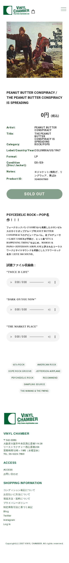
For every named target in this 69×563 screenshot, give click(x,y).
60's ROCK (18, 364)
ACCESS (8, 469)
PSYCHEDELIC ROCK (22, 377)
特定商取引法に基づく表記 (18, 507)
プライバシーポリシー (16, 503)
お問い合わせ (11, 474)
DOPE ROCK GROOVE (20, 371)
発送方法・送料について (17, 498)
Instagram (9, 520)
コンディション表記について (19, 490)
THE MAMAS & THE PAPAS (34, 391)
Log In (7, 524)
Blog (6, 511)
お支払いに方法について (17, 494)
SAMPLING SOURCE (34, 384)
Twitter (8, 515)
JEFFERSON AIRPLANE (48, 371)
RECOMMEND (50, 377)
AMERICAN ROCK (46, 364)
